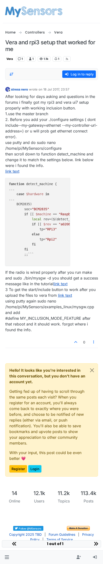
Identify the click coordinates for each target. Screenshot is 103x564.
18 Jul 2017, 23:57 (56, 89)
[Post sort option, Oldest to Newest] (11, 74)
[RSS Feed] (67, 59)
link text (12, 171)
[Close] (92, 370)
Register (18, 469)
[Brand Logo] (34, 11)
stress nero (19, 89)
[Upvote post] (76, 342)
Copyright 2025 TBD (25, 534)
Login (34, 469)
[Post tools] (93, 342)
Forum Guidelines (62, 534)
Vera (9, 59)
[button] (7, 557)
